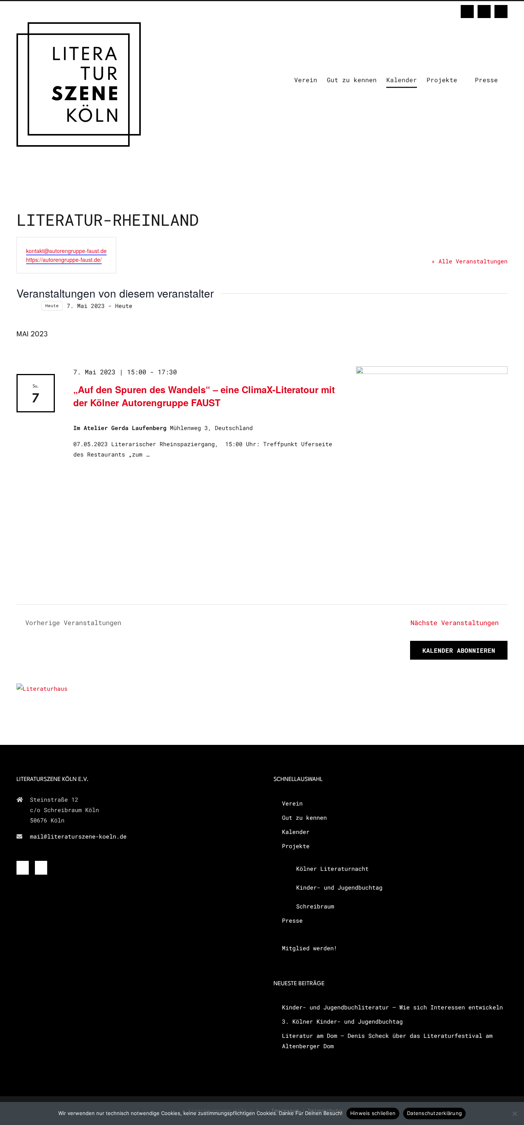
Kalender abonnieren (458, 650)
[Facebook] (22, 868)
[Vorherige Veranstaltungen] (21, 305)
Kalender (296, 831)
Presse (292, 920)
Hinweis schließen (372, 1113)
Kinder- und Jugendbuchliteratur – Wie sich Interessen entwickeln (392, 1007)
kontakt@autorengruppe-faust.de (66, 251)
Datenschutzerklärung (434, 1113)
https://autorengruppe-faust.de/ (64, 259)
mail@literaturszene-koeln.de (78, 836)
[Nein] (514, 1113)
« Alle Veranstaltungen (470, 261)
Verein (292, 803)
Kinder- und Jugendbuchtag (339, 887)
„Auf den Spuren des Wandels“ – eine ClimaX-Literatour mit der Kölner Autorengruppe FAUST (204, 396)
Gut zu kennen (304, 817)
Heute (52, 305)
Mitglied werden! (309, 948)
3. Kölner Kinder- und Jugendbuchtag (342, 1021)
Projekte (296, 846)
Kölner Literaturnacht (332, 868)
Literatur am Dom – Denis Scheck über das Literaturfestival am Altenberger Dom (387, 1041)
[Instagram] (41, 868)
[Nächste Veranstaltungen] (32, 305)
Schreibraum (315, 906)
